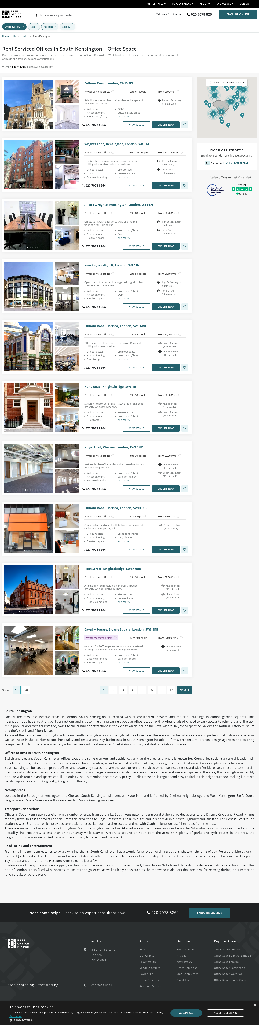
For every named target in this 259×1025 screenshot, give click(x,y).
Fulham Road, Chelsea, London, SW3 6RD (115, 326)
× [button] (254, 1005)
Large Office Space (151, 980)
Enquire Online (238, 14)
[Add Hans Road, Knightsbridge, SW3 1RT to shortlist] (184, 428)
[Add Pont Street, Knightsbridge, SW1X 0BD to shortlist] (184, 610)
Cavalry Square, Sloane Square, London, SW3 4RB (121, 629)
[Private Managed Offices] (115, 637)
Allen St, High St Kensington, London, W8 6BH (118, 205)
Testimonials (148, 961)
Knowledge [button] (223, 3)
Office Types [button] (155, 3)
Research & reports (152, 986)
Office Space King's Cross (230, 980)
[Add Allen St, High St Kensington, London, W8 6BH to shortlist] (184, 246)
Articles (181, 955)
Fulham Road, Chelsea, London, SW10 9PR (116, 508)
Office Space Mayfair (227, 961)
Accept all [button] (186, 1013)
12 (171, 690)
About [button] (204, 3)
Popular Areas (225, 941)
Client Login (184, 980)
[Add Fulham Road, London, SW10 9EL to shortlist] (184, 124)
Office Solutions (187, 967)
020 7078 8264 (202, 14)
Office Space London (227, 949)
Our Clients (147, 955)
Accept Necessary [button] (225, 1013)
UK (14, 36)
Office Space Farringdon (229, 967)
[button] (209, 105)
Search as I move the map (229, 82)
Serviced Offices (150, 967)
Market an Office (187, 974)
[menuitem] (158, 949)
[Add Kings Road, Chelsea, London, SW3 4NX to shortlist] (184, 488)
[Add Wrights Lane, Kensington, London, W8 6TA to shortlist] (184, 185)
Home (5, 36)
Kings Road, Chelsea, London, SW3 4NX (113, 447)
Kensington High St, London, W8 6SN (112, 265)
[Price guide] (178, 91)
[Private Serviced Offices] (113, 91)
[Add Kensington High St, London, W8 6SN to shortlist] (184, 306)
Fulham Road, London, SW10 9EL (108, 83)
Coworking (146, 974)
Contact (245, 3)
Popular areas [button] (181, 3)
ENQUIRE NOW (166, 124)
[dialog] (129, 1013)
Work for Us (184, 961)
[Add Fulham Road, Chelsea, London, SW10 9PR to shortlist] (184, 549)
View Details (136, 124)
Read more (15, 1016)
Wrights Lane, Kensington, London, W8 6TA (116, 144)
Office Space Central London (232, 955)
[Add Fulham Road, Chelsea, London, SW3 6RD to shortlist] (184, 367)
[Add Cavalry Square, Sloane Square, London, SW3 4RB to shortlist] (184, 670)
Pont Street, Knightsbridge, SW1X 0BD (112, 569)
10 (16, 690)
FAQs (143, 949)
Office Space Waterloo (228, 974)
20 (26, 690)
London (24, 36)
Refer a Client (185, 949)
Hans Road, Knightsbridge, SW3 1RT (111, 387)
